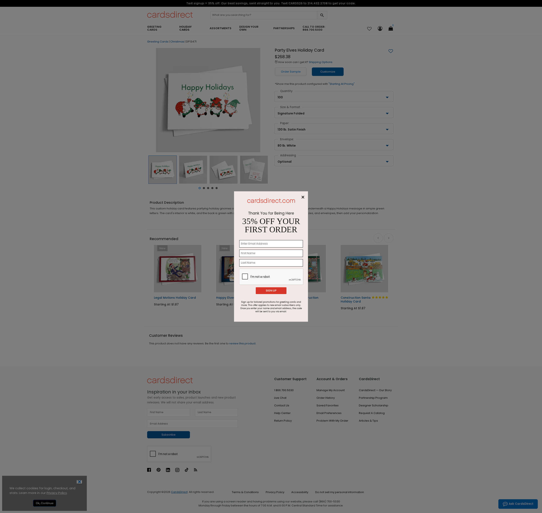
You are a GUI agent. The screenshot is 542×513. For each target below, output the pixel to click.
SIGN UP (271, 291)
